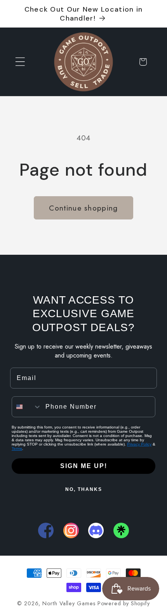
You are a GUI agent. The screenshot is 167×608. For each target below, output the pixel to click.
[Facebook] (46, 530)
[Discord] (96, 530)
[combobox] (27, 407)
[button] (20, 62)
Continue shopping (83, 207)
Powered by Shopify (123, 603)
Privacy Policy (139, 444)
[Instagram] (71, 530)
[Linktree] (121, 530)
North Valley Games (68, 603)
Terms (17, 448)
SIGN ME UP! (83, 466)
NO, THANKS (83, 489)
